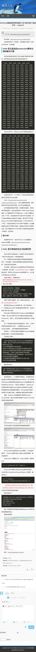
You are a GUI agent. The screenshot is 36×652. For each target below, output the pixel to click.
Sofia (9, 558)
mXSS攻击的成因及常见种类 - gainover (13, 587)
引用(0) (12, 593)
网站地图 (31, 648)
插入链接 (20, 606)
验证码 (8, 639)
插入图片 (12, 606)
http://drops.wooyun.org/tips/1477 (20, 34)
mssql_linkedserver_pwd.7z (16, 552)
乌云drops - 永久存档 (18, 28)
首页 (2, 16)
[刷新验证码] (18, 633)
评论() (7, 593)
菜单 (8, 16)
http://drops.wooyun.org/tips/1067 (20, 39)
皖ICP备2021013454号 (18, 650)
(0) (29, 569)
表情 (6, 606)
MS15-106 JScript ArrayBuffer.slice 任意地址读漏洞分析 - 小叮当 (17, 581)
